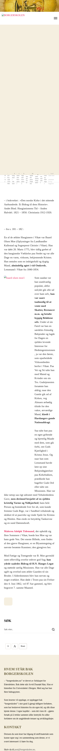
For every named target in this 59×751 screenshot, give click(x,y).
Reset (23, 646)
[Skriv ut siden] (8, 601)
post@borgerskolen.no (24, 749)
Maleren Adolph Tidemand (19, 531)
